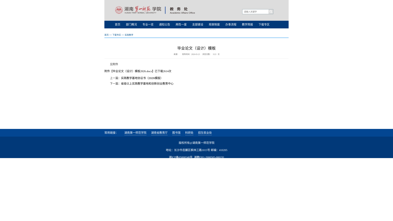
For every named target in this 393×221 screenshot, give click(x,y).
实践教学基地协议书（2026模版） (142, 78)
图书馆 (176, 132)
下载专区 (116, 35)
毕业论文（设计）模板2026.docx (132, 71)
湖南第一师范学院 (135, 132)
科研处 (189, 132)
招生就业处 (205, 132)
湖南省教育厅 (159, 132)
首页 (106, 35)
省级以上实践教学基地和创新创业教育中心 (147, 83)
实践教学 (129, 35)
